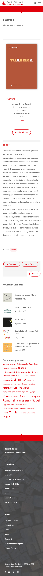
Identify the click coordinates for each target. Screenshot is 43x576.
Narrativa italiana (16, 388)
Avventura (33, 364)
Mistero (19, 384)
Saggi (36, 400)
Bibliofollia (6, 368)
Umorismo (31, 413)
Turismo (23, 413)
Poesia (21, 120)
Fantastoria (19, 376)
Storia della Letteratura (26, 408)
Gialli (14, 379)
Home (7, 515)
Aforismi (6, 364)
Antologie (13, 364)
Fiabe (32, 376)
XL (6, 493)
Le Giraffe (8, 475)
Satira (12, 405)
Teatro (5, 413)
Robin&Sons (10, 489)
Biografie (13, 368)
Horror (22, 380)
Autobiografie (22, 364)
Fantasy (26, 376)
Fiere (7, 530)
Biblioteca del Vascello (14, 470)
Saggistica (6, 405)
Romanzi (9, 400)
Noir (32, 392)
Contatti (8, 539)
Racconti (25, 396)
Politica (15, 397)
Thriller (14, 412)
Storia (25, 405)
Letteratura (6, 384)
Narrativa (31, 384)
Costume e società (9, 372)
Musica (24, 384)
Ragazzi (36, 396)
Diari (29, 372)
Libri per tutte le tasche (13, 25)
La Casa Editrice (11, 521)
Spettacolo (18, 405)
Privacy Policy (10, 548)
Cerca (35, 274)
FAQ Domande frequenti (14, 544)
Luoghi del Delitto (12, 484)
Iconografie (30, 380)
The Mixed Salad (16, 567)
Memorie (13, 384)
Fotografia (6, 380)
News (7, 534)
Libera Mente (10, 498)
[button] (39, 3)
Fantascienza (9, 376)
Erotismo (35, 372)
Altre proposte (11, 503)
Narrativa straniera (15, 392)
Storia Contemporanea (10, 408)
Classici (22, 367)
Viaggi (6, 416)
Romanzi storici (23, 401)
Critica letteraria (21, 372)
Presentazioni (10, 525)
